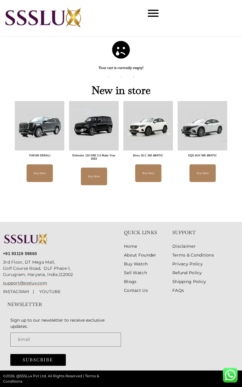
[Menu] (121, 13)
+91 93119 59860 (20, 253)
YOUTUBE (50, 291)
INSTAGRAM (18, 291)
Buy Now (40, 173)
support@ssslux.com (25, 283)
